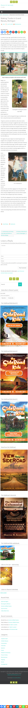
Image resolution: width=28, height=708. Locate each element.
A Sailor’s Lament (13, 624)
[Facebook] (2, 32)
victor (4, 24)
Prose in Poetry (4, 654)
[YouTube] (11, 2)
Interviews (3, 645)
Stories (2, 661)
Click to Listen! (3, 592)
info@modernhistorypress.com (14, 674)
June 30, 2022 (10, 24)
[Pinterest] (13, 32)
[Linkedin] (10, 32)
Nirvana (13, 677)
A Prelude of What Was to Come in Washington (21, 231)
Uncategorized (4, 663)
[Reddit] (7, 32)
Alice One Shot (4, 607)
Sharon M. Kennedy (7, 5)
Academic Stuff (4, 638)
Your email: (2, 292)
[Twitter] (14, 2)
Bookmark (13, 223)
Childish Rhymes (4, 640)
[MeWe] (16, 32)
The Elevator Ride (13, 628)
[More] (24, 32)
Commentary (4, 642)
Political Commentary (5, 652)
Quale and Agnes (4, 600)
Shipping (3, 659)
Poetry (2, 649)
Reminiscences (5, 14)
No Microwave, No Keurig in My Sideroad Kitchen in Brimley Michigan (7, 232)
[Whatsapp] (21, 32)
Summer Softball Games (6, 605)
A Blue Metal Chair (5, 610)
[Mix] (19, 32)
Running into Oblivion (5, 603)
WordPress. (18, 677)
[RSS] (16, 2)
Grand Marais (5, 223)
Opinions (3, 647)
